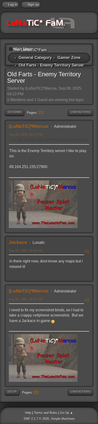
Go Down (14, 112)
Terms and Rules (45, 412)
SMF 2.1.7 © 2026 (36, 418)
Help (28, 412)
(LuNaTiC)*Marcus (29, 126)
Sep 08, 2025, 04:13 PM (25, 134)
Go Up (12, 391)
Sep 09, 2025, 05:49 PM (25, 250)
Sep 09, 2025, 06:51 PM (25, 299)
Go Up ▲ (66, 412)
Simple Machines (63, 418)
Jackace (18, 242)
